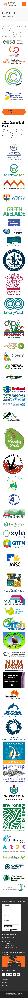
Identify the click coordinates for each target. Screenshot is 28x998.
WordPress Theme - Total (13, 993)
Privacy (4, 982)
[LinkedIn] (18, 974)
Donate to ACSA (13, 963)
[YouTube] (10, 974)
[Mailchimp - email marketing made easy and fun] (11, 929)
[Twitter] (7, 974)
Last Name (6, 920)
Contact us (5, 980)
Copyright (5, 985)
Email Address (7, 909)
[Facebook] (3, 974)
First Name (6, 915)
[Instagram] (14, 974)
